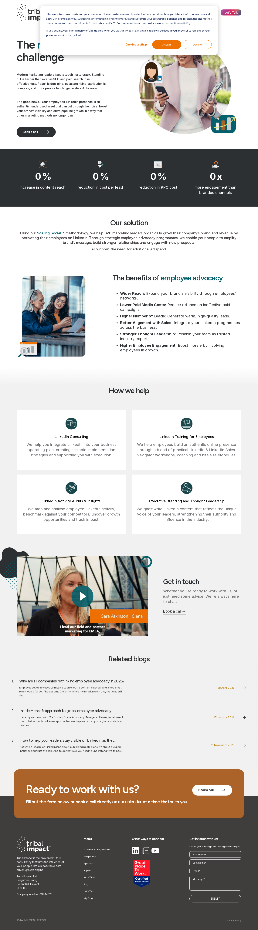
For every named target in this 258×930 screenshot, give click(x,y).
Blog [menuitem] (86, 884)
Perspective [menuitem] (90, 856)
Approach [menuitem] (89, 863)
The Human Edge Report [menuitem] (97, 849)
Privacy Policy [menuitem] (234, 920)
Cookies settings (136, 44)
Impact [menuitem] (87, 870)
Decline (197, 44)
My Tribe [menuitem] (88, 898)
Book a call (30, 132)
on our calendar (127, 801)
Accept (166, 44)
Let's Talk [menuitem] (231, 12)
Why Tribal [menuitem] (89, 877)
